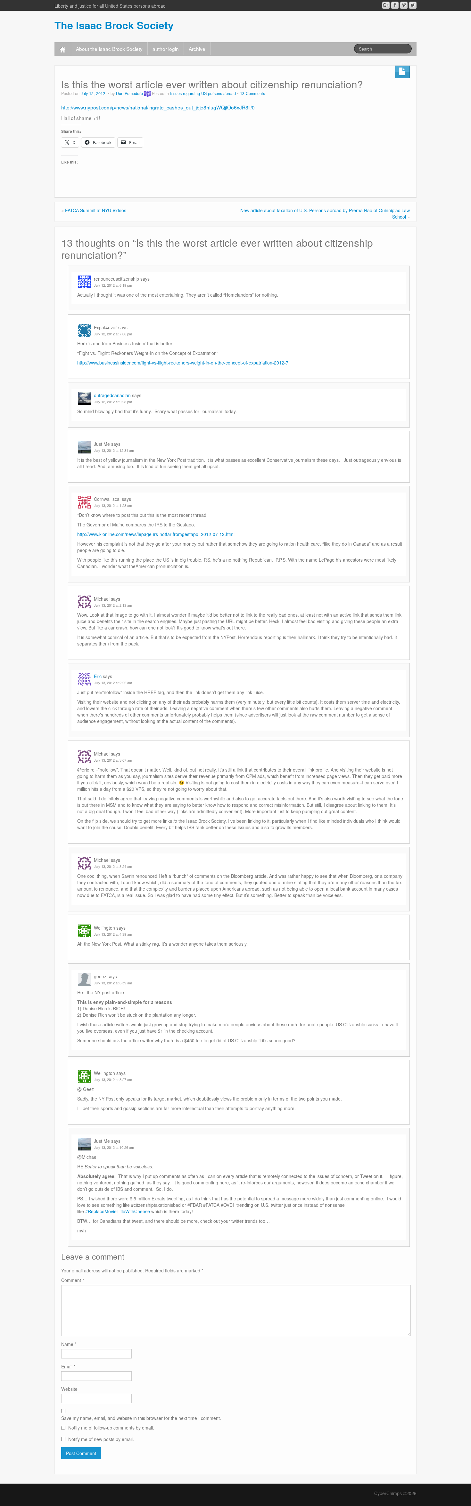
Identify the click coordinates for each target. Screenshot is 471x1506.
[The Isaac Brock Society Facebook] (395, 5)
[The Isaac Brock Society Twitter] (413, 5)
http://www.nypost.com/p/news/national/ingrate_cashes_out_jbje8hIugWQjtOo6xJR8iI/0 (158, 107)
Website (69, 1389)
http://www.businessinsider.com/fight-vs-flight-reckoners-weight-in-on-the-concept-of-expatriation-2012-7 (182, 362)
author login (166, 48)
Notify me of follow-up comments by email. (111, 1427)
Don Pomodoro (129, 93)
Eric (98, 676)
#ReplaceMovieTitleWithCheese (117, 1211)
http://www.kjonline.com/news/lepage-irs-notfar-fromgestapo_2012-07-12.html (156, 534)
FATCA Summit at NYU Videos (95, 210)
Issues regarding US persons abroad (203, 93)
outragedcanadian (112, 395)
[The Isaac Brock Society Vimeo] (404, 5)
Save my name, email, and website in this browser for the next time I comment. (141, 1418)
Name (68, 1344)
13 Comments (252, 93)
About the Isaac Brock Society (109, 48)
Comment (72, 1280)
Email (68, 1366)
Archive (197, 48)
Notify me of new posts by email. (101, 1439)
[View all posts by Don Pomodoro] (147, 93)
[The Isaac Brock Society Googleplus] (386, 5)
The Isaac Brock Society (114, 25)
